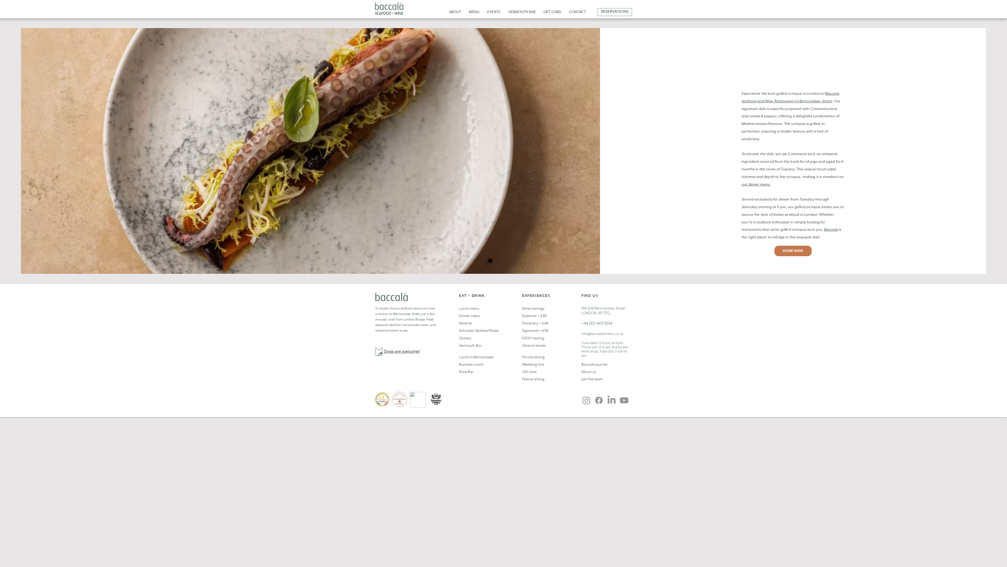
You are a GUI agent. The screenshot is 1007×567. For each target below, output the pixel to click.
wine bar (382, 314)
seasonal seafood (388, 325)
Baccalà (831, 230)
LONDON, (589, 313)
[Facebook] (599, 400)
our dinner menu (756, 184)
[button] (493, 12)
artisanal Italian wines (391, 331)
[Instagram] (586, 400)
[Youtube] (624, 400)
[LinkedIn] (612, 400)
